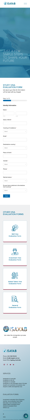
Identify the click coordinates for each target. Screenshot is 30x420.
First (4, 116)
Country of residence (10, 128)
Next (6, 196)
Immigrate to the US (8, 380)
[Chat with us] (26, 416)
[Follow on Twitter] (10, 364)
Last (17, 116)
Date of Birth (7, 119)
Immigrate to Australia (9, 378)
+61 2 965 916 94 (12, 356)
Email (5, 136)
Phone (5, 169)
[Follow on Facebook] (7, 364)
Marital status (7, 177)
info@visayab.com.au (13, 358)
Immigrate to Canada (9, 382)
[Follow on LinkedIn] (13, 364)
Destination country (9, 144)
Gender (5, 161)
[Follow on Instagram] (4, 364)
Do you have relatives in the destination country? (14, 186)
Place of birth (7, 152)
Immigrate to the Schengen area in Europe (15, 383)
